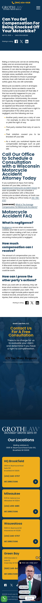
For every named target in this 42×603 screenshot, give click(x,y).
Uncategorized (21, 35)
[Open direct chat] (37, 557)
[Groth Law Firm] (12, 9)
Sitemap (15, 597)
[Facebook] (5, 585)
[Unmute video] (30, 577)
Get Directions (11, 481)
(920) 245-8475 (12, 568)
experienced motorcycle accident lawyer (19, 188)
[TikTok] (17, 585)
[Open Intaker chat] (21, 602)
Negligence (7, 227)
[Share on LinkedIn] (26, 41)
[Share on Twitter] (21, 41)
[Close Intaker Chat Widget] (40, 557)
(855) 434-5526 (22, 2)
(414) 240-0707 (12, 476)
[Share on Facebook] (16, 41)
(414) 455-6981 (11, 506)
